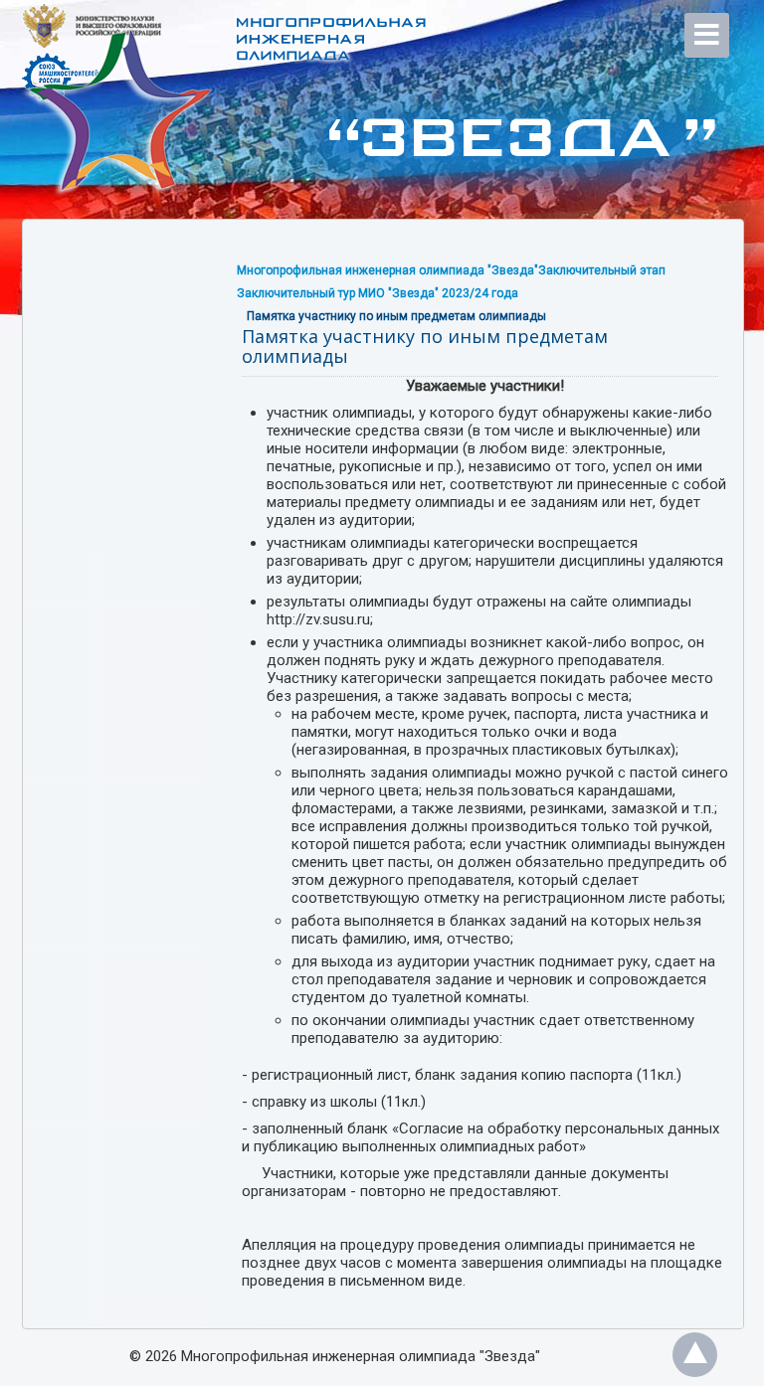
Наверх (694, 1354)
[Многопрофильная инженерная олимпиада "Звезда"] (321, 119)
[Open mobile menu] (706, 35)
